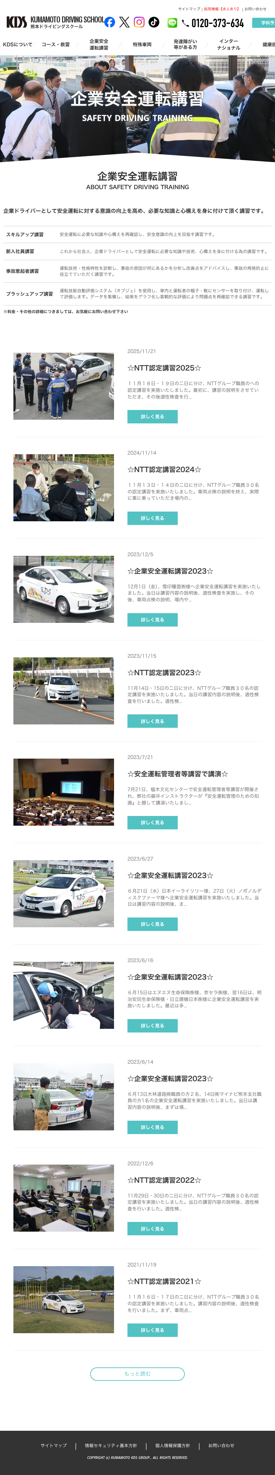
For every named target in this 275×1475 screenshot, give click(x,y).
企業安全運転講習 (99, 44)
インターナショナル (228, 44)
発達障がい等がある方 (185, 44)
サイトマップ (189, 9)
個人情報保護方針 (172, 1445)
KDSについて (18, 44)
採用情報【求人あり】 (222, 9)
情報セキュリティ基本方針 (111, 1445)
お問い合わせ (255, 9)
